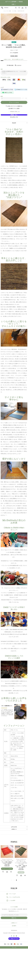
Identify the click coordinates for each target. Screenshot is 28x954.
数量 (2, 96)
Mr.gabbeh (15, 52)
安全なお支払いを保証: (5, 77)
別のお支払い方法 (14, 117)
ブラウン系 (9, 861)
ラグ (17, 50)
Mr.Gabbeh (14, 930)
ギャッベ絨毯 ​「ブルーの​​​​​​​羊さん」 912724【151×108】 (9, 864)
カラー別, (7, 860)
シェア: (2, 87)
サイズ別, (11, 860)
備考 (2, 69)
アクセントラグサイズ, (9, 859)
